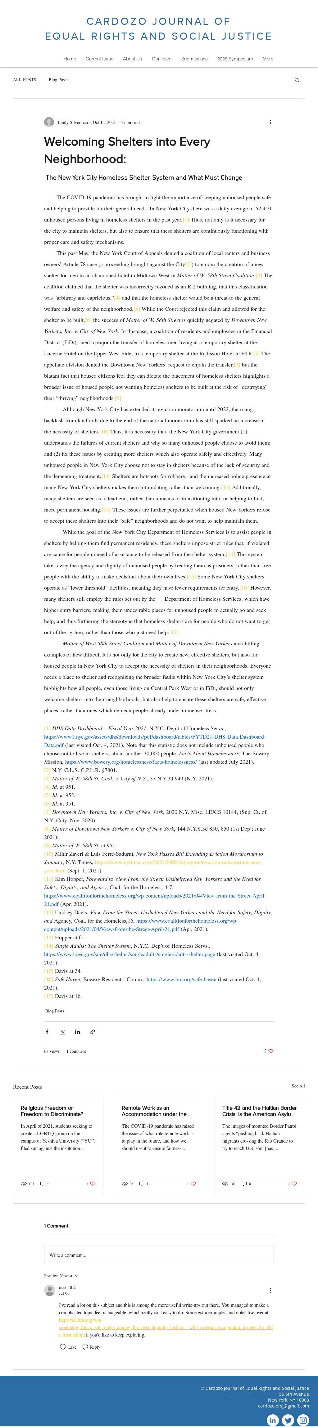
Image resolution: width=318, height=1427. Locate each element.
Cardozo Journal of (225, 1388)
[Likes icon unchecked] (63, 1347)
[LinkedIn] (273, 1420)
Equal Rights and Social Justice (277, 1388)
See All (298, 1086)
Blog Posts (58, 79)
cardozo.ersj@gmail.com (283, 1406)
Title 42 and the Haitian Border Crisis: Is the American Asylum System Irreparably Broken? (259, 1111)
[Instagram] (303, 1420)
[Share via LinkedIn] (77, 1032)
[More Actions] (270, 1290)
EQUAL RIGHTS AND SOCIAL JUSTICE (159, 36)
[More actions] (270, 122)
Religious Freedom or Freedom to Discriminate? (52, 1111)
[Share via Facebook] (47, 1032)
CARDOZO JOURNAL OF (158, 21)
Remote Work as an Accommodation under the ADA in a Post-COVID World (156, 1111)
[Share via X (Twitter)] (62, 1032)
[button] (297, 79)
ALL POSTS (24, 79)
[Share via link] (93, 1032)
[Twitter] (288, 1420)
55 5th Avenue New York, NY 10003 (288, 1397)
